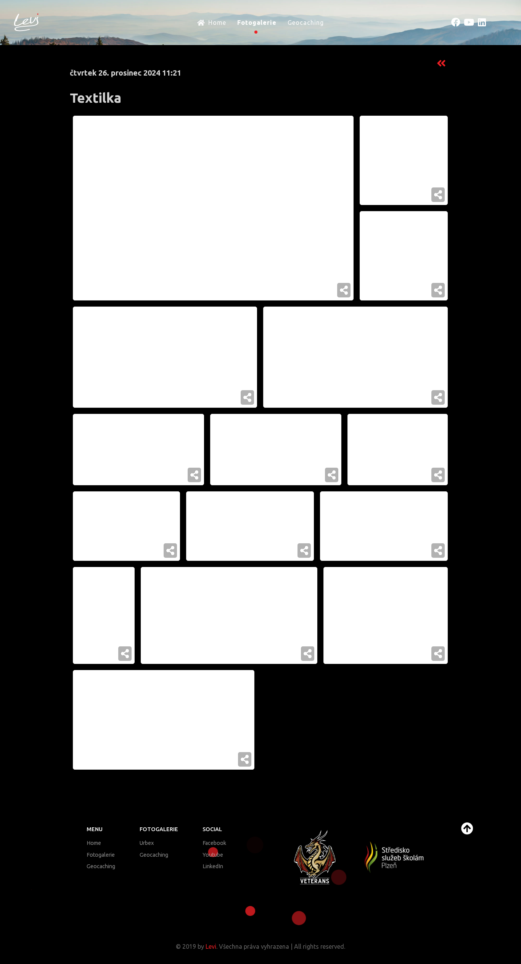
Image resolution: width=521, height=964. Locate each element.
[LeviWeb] (26, 22)
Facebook (214, 843)
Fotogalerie (101, 855)
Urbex (147, 843)
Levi (211, 946)
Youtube (213, 855)
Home (94, 843)
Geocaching (101, 866)
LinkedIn (213, 866)
